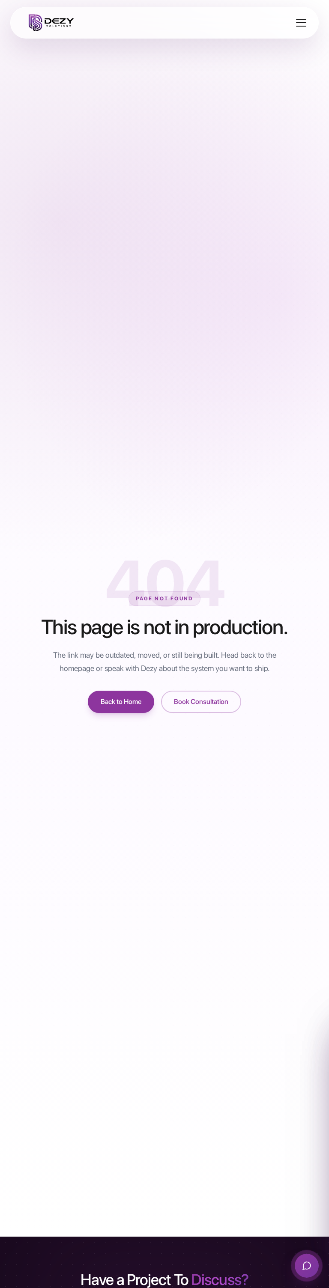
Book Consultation (201, 702)
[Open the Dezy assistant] (307, 1266)
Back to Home (121, 702)
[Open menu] (301, 22)
